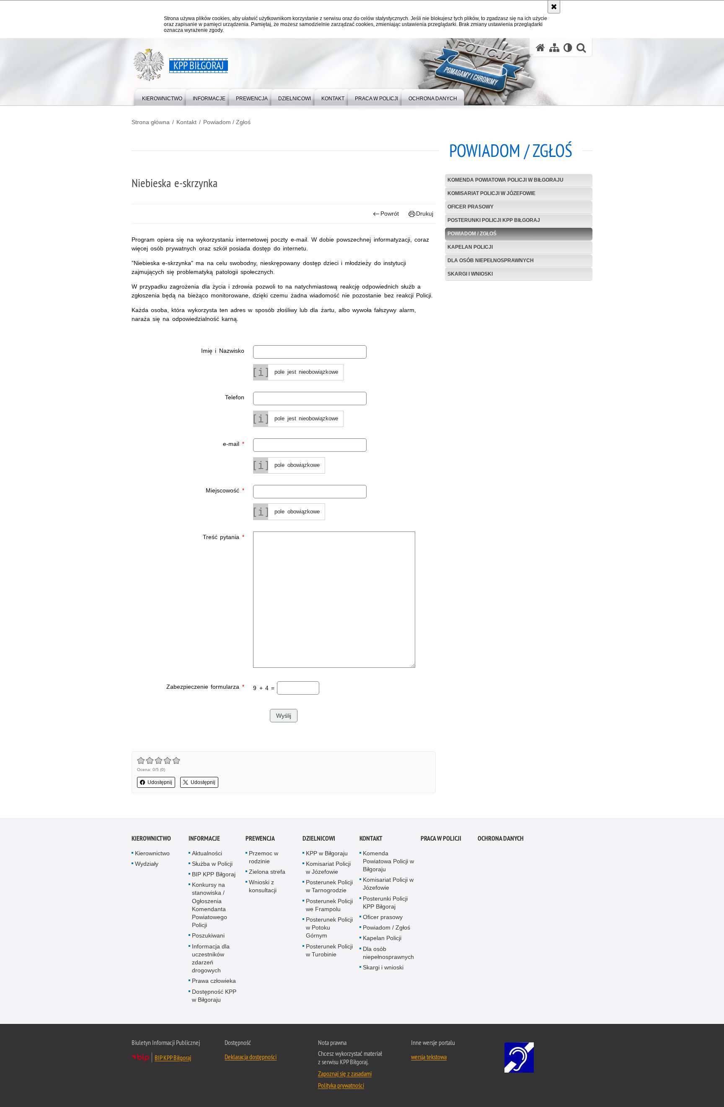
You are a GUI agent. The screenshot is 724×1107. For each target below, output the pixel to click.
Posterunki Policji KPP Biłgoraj (493, 220)
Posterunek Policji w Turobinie (329, 950)
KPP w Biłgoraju (327, 853)
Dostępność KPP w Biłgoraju (214, 995)
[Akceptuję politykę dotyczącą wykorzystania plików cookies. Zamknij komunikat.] (554, 6)
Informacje (204, 838)
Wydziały (146, 863)
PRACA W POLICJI (441, 838)
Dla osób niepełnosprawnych (490, 260)
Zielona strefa (267, 871)
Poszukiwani (208, 935)
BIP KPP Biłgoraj (213, 874)
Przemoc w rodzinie (263, 857)
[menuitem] (162, 97)
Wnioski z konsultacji (263, 886)
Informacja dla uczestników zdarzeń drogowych (211, 958)
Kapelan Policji (470, 247)
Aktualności (207, 853)
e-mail (188, 443)
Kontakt (186, 122)
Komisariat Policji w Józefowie (491, 193)
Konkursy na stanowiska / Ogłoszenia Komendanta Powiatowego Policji (209, 904)
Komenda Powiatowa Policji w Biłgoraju (505, 180)
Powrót (389, 213)
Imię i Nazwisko (222, 350)
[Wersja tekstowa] (568, 47)
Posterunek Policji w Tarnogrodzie (329, 886)
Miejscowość (188, 490)
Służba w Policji (212, 863)
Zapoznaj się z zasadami (345, 1073)
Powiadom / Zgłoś (227, 122)
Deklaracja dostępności (251, 1056)
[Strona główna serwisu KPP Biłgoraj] (540, 47)
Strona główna (151, 122)
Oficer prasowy (470, 207)
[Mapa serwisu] (554, 47)
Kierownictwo (151, 838)
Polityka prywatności (341, 1085)
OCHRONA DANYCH (501, 838)
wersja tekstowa (429, 1056)
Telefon (234, 397)
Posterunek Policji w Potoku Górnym (329, 927)
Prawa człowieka (214, 980)
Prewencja (260, 838)
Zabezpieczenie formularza (188, 686)
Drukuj (424, 213)
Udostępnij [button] (159, 782)
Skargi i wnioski (470, 274)
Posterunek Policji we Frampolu (329, 905)
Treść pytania (188, 536)
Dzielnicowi (319, 838)
